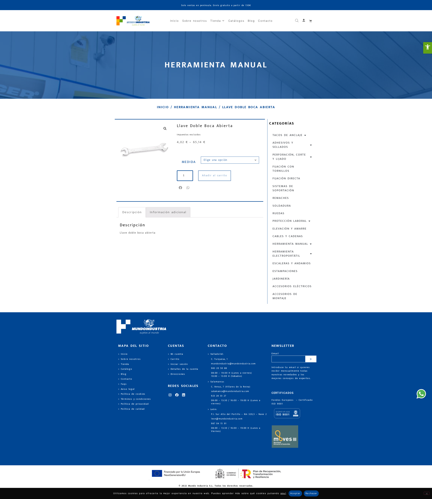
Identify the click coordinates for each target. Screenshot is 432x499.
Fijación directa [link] (286, 178)
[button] (180, 187)
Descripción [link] (132, 212)
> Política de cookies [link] (131, 394)
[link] (427, 48)
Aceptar (295, 493)
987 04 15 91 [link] (219, 423)
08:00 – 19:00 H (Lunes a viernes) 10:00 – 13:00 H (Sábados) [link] (231, 374)
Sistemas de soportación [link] (283, 188)
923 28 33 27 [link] (218, 396)
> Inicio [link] (123, 354)
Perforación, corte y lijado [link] (289, 156)
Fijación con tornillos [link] (283, 168)
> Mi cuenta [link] (175, 354)
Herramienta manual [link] (195, 107)
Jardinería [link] (281, 278)
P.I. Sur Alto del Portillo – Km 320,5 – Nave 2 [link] (239, 414)
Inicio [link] (174, 20)
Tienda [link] (215, 20)
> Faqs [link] (122, 384)
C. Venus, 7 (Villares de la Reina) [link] (230, 387)
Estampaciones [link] (285, 271)
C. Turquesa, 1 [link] (219, 359)
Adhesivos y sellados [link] (283, 144)
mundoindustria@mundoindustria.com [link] (233, 364)
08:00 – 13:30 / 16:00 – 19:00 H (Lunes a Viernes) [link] (235, 429)
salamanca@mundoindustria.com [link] (230, 391)
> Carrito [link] (174, 359)
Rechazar (311, 493)
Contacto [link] (265, 20)
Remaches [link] (281, 198)
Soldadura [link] (282, 205)
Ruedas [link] (279, 213)
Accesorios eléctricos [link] (292, 286)
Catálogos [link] (236, 20)
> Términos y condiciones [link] (134, 399)
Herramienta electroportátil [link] (286, 253)
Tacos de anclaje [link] (288, 135)
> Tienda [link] (123, 364)
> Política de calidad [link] (131, 409)
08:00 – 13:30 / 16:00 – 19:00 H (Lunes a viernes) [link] (235, 402)
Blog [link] (251, 20)
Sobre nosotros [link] (194, 20)
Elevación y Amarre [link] (290, 228)
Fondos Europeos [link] (283, 400)
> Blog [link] (122, 374)
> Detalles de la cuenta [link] (183, 369)
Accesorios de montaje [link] (285, 296)
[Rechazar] (426, 493)
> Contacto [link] (125, 379)
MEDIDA (189, 161)
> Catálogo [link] (125, 369)
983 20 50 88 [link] (219, 368)
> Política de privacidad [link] (133, 404)
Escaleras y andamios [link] (292, 263)
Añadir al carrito (214, 175)
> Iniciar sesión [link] (178, 364)
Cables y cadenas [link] (288, 236)
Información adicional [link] (168, 212)
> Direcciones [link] (176, 374)
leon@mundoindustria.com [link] (226, 419)
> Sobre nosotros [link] (129, 359)
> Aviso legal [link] (126, 389)
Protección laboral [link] (290, 221)
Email (275, 354)
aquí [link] (283, 493)
